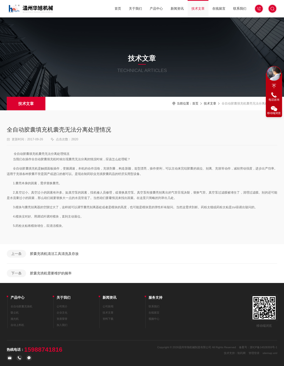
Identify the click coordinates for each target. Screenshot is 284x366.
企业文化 (62, 312)
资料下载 (108, 318)
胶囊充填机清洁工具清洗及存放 (54, 254)
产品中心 (156, 8)
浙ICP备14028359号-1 (263, 347)
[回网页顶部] (274, 86)
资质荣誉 (62, 318)
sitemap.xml (270, 353)
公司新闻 (108, 306)
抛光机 (15, 318)
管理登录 (254, 353)
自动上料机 (17, 325)
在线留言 (218, 8)
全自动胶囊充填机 (21, 306)
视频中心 (154, 318)
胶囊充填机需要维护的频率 (51, 273)
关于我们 (135, 8)
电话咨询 (274, 99)
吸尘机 (15, 312)
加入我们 (62, 325)
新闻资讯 (177, 8)
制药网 (241, 353)
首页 (118, 8)
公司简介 (62, 306)
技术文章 (198, 8)
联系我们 (239, 8)
